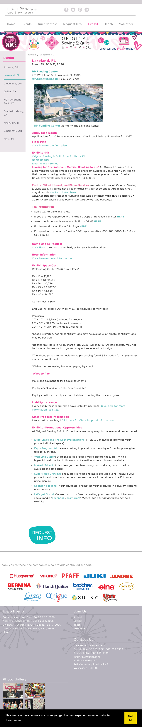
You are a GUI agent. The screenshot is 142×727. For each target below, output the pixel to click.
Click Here (38, 247)
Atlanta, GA (11, 67)
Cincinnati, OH (13, 131)
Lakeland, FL (12, 75)
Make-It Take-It (43, 465)
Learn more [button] (13, 720)
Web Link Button (44, 456)
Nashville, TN (12, 123)
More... (6, 632)
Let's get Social (44, 494)
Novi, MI (9, 139)
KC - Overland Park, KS (12, 101)
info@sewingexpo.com (87, 656)
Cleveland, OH (13, 83)
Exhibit (78, 620)
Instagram (73, 498)
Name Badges (41, 160)
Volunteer (79, 628)
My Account (25, 12)
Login (10, 9)
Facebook (58, 498)
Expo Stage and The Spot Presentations (59, 439)
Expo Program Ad (45, 448)
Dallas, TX (10, 91)
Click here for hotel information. (52, 258)
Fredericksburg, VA (14, 113)
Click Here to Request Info (89, 645)
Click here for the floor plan (49, 145)
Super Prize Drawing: (47, 473)
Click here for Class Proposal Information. (88, 420)
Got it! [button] (130, 718)
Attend (78, 617)
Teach (77, 624)
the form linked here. (63, 192)
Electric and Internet (45, 163)
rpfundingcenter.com (45, 78)
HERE (120, 216)
